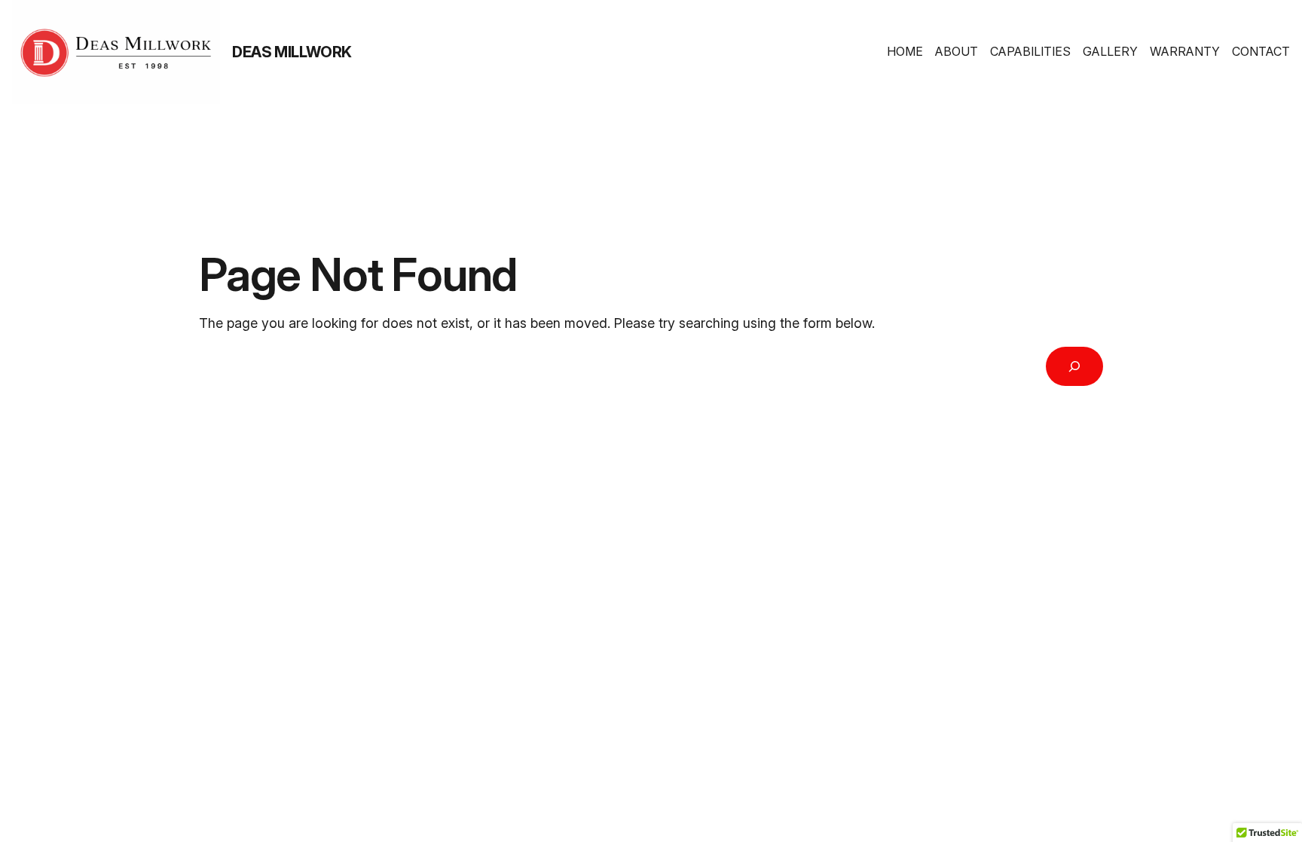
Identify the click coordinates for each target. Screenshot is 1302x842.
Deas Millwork (292, 52)
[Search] (1074, 366)
